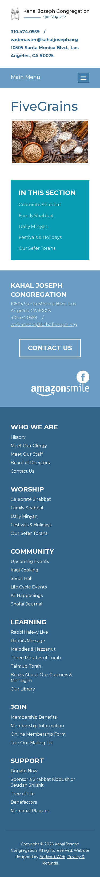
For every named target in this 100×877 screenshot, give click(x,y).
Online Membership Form (38, 734)
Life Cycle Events (29, 587)
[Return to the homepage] (50, 14)
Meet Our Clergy (29, 445)
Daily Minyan (33, 226)
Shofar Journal (26, 604)
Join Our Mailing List (32, 742)
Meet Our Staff (27, 454)
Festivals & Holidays (40, 237)
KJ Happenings (27, 595)
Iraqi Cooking (24, 570)
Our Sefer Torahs (37, 248)
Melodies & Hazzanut (33, 649)
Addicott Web (52, 856)
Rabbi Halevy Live (29, 632)
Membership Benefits (34, 717)
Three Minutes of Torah (36, 657)
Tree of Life (23, 793)
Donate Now (24, 770)
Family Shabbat (36, 215)
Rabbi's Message (28, 640)
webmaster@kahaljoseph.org (44, 39)
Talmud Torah (26, 666)
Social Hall (22, 578)
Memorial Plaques (30, 810)
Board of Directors (30, 462)
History (18, 437)
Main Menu (25, 77)
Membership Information (37, 725)
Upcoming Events (30, 561)
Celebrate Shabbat (40, 204)
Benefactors (24, 802)
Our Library (23, 689)
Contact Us (50, 348)
